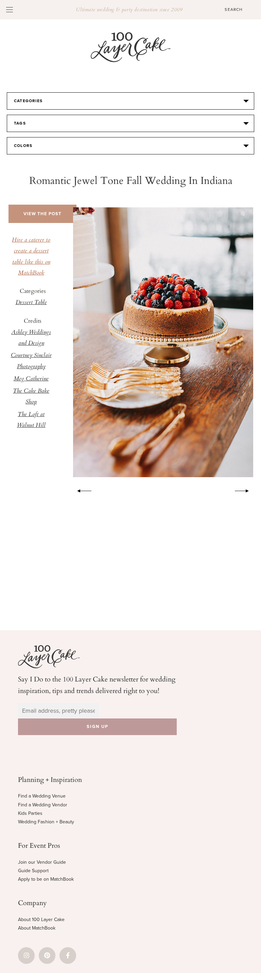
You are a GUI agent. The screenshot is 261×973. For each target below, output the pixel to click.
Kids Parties (30, 813)
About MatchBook (36, 928)
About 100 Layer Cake (41, 919)
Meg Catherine (31, 379)
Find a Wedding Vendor (42, 805)
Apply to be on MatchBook (46, 879)
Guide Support (33, 871)
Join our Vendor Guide (42, 862)
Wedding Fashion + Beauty (46, 822)
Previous (80, 489)
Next (245, 489)
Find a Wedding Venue (42, 796)
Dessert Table (31, 302)
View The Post (42, 214)
